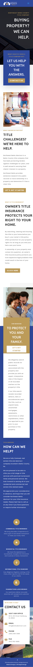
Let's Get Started (14, 190)
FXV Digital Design (21, 664)
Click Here (12, 270)
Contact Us (16, 80)
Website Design (10, 664)
